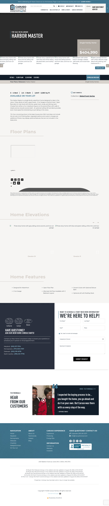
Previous (1, 65)
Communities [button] (44, 10)
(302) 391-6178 (16, 351)
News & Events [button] (66, 10)
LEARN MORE (85, 1)
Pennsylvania (14, 438)
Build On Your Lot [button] (55, 10)
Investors (50, 451)
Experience (50, 433)
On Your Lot (14, 448)
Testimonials (32, 436)
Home (12, 433)
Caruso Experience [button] (77, 10)
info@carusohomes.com (79, 436)
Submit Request (82, 359)
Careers (30, 438)
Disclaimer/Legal (53, 493)
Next (107, 65)
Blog (29, 440)
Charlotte (13, 443)
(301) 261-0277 (82, 433)
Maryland (13, 436)
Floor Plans (19, 77)
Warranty (71, 6)
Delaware (22, 82)
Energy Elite (50, 438)
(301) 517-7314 (16, 346)
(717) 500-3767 (18, 349)
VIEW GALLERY (100, 68)
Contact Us (50, 446)
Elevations (28, 77)
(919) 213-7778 (19, 354)
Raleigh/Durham (15, 445)
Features (36, 77)
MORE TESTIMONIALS (87, 389)
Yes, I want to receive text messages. (69, 333)
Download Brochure (93, 77)
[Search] (54, 6)
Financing (50, 436)
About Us (31, 433)
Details (12, 77)
